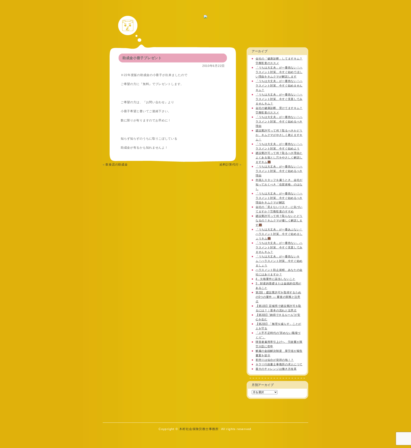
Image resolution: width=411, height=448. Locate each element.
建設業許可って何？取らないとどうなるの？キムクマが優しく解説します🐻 (279, 220)
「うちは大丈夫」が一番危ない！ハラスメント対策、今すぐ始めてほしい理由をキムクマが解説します (279, 72)
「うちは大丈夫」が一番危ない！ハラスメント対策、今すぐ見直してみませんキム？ (279, 99)
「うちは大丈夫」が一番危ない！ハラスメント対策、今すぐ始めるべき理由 (279, 121)
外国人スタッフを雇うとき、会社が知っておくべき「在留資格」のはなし (279, 184)
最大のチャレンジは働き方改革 (276, 368)
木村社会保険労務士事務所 (199, 429)
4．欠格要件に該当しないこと (275, 279)
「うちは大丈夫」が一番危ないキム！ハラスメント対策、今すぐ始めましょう (279, 261)
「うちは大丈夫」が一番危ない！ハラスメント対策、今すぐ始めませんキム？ (279, 85)
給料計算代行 (229, 164)
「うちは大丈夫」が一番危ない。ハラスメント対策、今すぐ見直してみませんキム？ (279, 247)
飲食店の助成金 (117, 164)
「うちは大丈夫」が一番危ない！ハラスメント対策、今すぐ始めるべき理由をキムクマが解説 (279, 198)
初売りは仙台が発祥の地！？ (275, 359)
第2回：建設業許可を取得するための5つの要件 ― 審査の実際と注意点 (278, 297)
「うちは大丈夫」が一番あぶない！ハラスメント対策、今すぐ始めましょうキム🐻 (279, 234)
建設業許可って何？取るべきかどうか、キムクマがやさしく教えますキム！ (279, 135)
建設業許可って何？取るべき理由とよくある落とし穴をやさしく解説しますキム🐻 (279, 157)
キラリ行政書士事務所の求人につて (279, 364)
